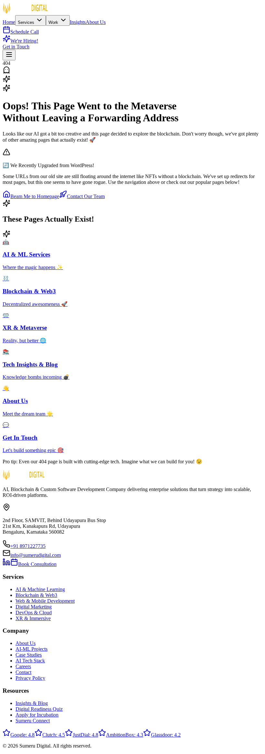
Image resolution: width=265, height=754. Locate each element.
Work (53, 22)
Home (9, 22)
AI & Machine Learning (40, 589)
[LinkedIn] (6, 564)
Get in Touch (16, 46)
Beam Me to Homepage (34, 196)
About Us (96, 22)
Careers (23, 666)
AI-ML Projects (32, 649)
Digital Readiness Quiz (39, 709)
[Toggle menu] (9, 55)
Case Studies (29, 655)
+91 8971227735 (28, 546)
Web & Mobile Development (45, 601)
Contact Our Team (86, 196)
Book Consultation (37, 564)
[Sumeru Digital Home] (25, 12)
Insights (78, 22)
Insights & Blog (32, 703)
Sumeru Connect (33, 720)
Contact (23, 672)
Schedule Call (24, 32)
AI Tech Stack (30, 660)
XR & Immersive (33, 618)
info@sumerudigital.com (35, 555)
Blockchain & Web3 (36, 595)
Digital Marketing (34, 606)
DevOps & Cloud (34, 612)
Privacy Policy (30, 678)
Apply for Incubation (37, 715)
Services (27, 22)
